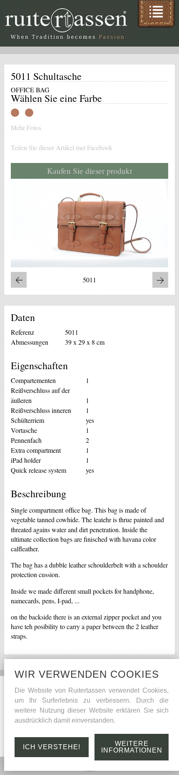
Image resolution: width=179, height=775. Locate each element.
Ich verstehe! (51, 746)
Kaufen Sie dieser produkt (89, 170)
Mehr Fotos (26, 127)
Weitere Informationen (131, 747)
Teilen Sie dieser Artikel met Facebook (61, 147)
